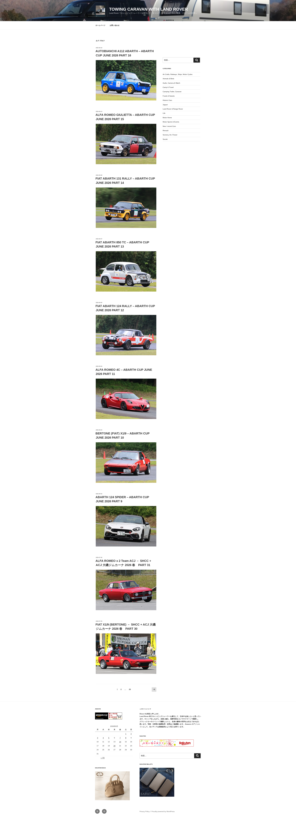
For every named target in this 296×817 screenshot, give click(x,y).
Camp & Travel (168, 87)
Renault (165, 130)
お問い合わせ (114, 25)
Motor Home (167, 117)
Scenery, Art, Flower (170, 135)
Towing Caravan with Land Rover (148, 9)
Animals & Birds (168, 79)
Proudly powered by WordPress (163, 811)
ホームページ (100, 25)
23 (130, 689)
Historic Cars (167, 100)
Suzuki (165, 139)
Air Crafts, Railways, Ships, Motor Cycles (177, 74)
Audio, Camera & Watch (171, 83)
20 (114, 746)
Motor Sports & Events (171, 122)
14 (120, 742)
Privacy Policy (145, 811)
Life (164, 113)
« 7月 (103, 758)
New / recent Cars (169, 126)
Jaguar (165, 105)
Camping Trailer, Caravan (172, 91)
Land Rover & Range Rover (173, 109)
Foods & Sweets (169, 96)
